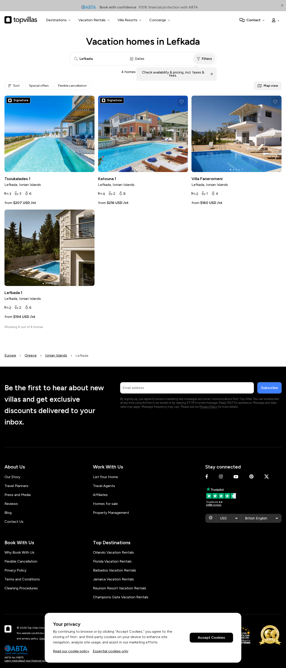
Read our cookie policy (71, 651)
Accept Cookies (211, 638)
